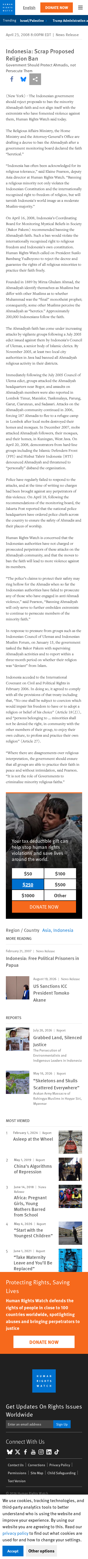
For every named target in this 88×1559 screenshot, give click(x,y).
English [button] (29, 7)
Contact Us (16, 1465)
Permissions (17, 1473)
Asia (46, 930)
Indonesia (63, 930)
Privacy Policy (59, 1465)
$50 (28, 873)
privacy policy (15, 1533)
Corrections (36, 1465)
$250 (27, 884)
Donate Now (56, 7)
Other (60, 895)
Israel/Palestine (32, 20)
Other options (41, 1551)
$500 (60, 884)
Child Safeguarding (61, 1473)
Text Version (17, 1481)
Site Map (37, 1473)
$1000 (28, 895)
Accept (13, 1551)
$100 (60, 873)
